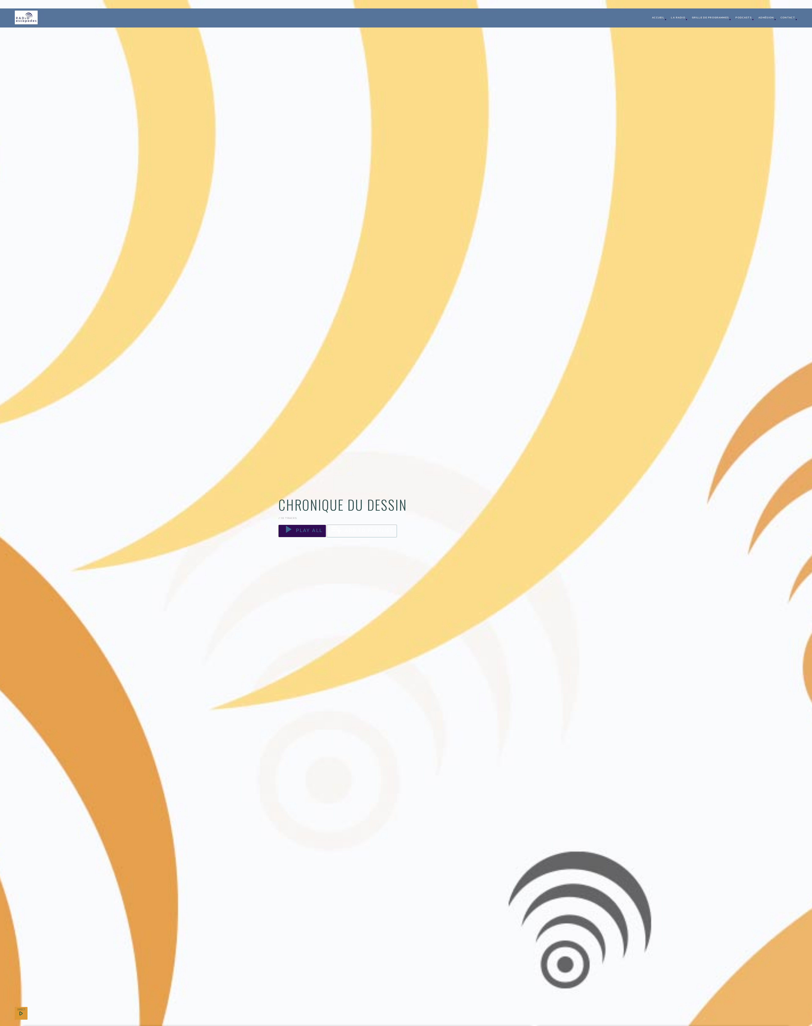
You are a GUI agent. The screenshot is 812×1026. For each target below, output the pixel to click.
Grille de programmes (710, 17)
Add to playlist (361, 530)
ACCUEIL (658, 17)
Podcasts (743, 17)
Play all (302, 530)
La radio (678, 17)
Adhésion (766, 17)
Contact (787, 17)
